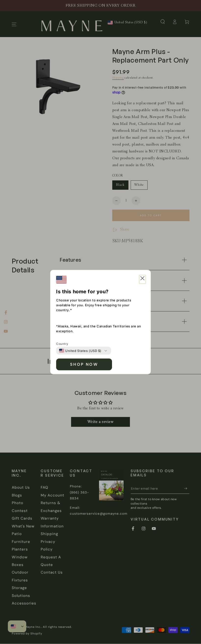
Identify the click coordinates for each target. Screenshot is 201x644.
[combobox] (80, 350)
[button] (142, 279)
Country (62, 344)
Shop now (84, 364)
